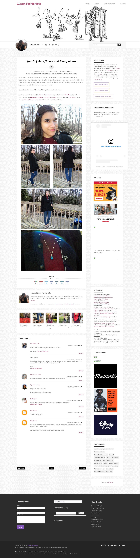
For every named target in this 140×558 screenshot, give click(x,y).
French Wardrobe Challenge (101, 454)
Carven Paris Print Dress (101, 299)
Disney (110, 70)
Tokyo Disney (109, 471)
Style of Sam (95, 524)
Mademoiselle (95, 515)
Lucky (52, 74)
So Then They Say (96, 522)
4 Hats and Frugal (96, 506)
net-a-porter (58, 74)
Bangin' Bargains (113, 463)
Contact (123, 4)
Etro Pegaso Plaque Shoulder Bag (104, 323)
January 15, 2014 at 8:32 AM (75, 345)
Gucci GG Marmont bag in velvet (103, 313)
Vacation (111, 449)
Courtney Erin (34, 344)
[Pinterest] (52, 44)
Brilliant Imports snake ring (32, 100)
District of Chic (95, 513)
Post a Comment (66, 71)
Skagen (74, 74)
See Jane (93, 517)
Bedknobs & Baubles (97, 508)
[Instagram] (46, 44)
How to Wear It (98, 463)
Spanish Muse (35, 385)
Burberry (34, 74)
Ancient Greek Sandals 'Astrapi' (103, 297)
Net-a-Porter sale (45, 95)
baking (118, 68)
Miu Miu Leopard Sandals (101, 302)
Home (87, 4)
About (96, 4)
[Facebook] (43, 44)
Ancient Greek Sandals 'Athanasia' (104, 309)
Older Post (82, 468)
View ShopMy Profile (101, 91)
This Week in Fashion (99, 452)
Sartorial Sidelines (42, 351)
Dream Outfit (109, 469)
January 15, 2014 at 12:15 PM (74, 386)
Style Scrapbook (96, 526)
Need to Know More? (101, 84)
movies (33, 300)
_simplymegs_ (119, 166)
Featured (111, 454)
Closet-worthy (115, 457)
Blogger (110, 482)
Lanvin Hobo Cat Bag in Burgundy (104, 326)
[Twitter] (49, 44)
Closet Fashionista (29, 4)
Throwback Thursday (99, 457)
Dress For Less (97, 460)
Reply (81, 353)
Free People (47, 74)
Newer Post (21, 468)
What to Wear (114, 466)
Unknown (33, 411)
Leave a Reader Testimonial (103, 97)
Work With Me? (109, 4)
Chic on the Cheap (36, 404)
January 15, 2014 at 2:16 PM (75, 412)
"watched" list (98, 80)
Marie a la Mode (35, 375)
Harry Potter (58, 304)
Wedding (105, 463)
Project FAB (97, 466)
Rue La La (69, 74)
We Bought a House (99, 471)
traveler (100, 74)
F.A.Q (104, 545)
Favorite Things (105, 466)
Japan (103, 469)
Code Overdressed (36, 368)
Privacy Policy (113, 545)
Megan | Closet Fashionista (104, 166)
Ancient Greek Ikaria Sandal (102, 296)
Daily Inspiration (103, 449)
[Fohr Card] (59, 45)
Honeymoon (97, 469)
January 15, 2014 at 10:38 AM (74, 359)
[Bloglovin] (56, 44)
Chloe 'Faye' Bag (99, 310)
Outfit (63, 74)
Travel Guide (110, 460)
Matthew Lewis (69, 304)
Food (104, 460)
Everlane (40, 74)
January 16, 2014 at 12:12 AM (74, 422)
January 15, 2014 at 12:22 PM (74, 400)
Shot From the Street (97, 520)
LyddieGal (33, 399)
